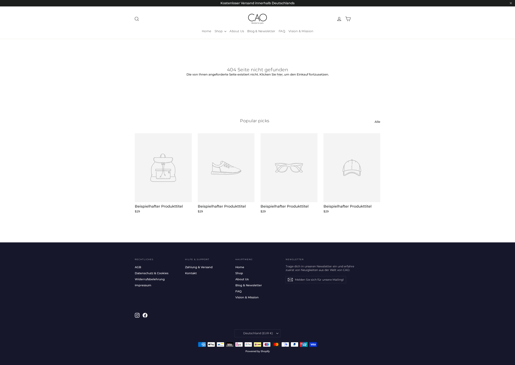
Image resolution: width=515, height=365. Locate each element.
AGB (138, 267)
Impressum (143, 285)
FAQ (282, 31)
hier (280, 74)
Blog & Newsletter (261, 31)
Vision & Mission (300, 31)
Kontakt (191, 273)
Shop (219, 31)
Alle (377, 122)
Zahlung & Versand (199, 267)
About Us (237, 31)
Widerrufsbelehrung (150, 279)
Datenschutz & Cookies (151, 273)
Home (206, 31)
